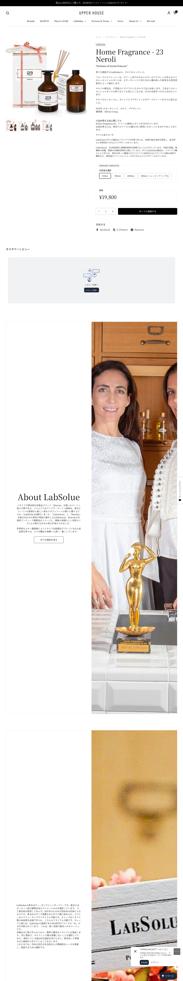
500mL (118, 175)
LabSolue (100, 44)
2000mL (131, 175)
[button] (7, 13)
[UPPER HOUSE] (91, 13)
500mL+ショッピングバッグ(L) (155, 175)
